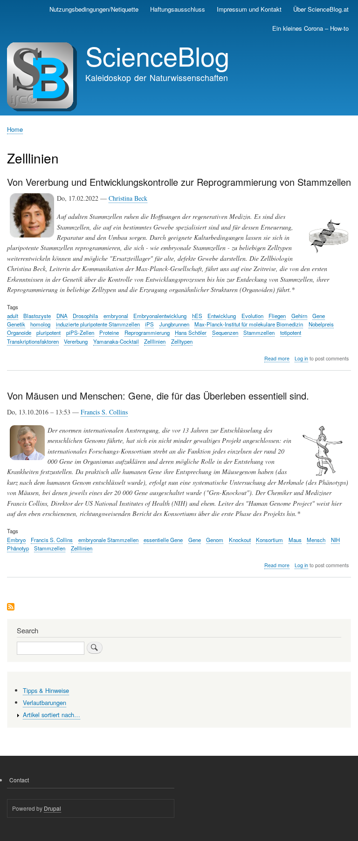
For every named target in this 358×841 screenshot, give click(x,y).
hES (197, 315)
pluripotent (48, 332)
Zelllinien (154, 341)
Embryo (16, 539)
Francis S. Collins (104, 411)
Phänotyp (18, 548)
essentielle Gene (163, 539)
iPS (149, 324)
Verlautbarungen (44, 702)
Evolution (252, 315)
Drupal (52, 808)
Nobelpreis (321, 324)
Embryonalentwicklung (159, 315)
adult (12, 315)
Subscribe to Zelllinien (10, 607)
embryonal (115, 315)
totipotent (290, 332)
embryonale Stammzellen (108, 539)
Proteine (109, 332)
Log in (301, 358)
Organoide (19, 332)
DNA (62, 315)
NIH (335, 539)
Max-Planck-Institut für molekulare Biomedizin (248, 324)
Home (15, 129)
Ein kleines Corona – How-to (310, 28)
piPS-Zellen (80, 332)
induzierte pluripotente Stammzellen (98, 324)
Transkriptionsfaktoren (33, 341)
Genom (214, 539)
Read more (276, 358)
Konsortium (269, 539)
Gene (318, 315)
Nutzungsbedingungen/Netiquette (93, 9)
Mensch (316, 539)
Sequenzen (225, 332)
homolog (40, 324)
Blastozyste (37, 315)
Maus (295, 539)
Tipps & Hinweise (46, 690)
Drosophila (85, 315)
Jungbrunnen (174, 324)
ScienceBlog (157, 55)
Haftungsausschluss (177, 9)
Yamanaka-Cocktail (116, 341)
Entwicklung (221, 315)
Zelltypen (182, 341)
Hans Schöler (191, 332)
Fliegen (277, 315)
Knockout (240, 539)
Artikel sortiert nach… (51, 714)
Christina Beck (128, 198)
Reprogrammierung (147, 332)
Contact (19, 780)
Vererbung (76, 341)
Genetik (16, 324)
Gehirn (299, 315)
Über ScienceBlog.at (321, 9)
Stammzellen (259, 332)
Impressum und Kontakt (249, 9)
